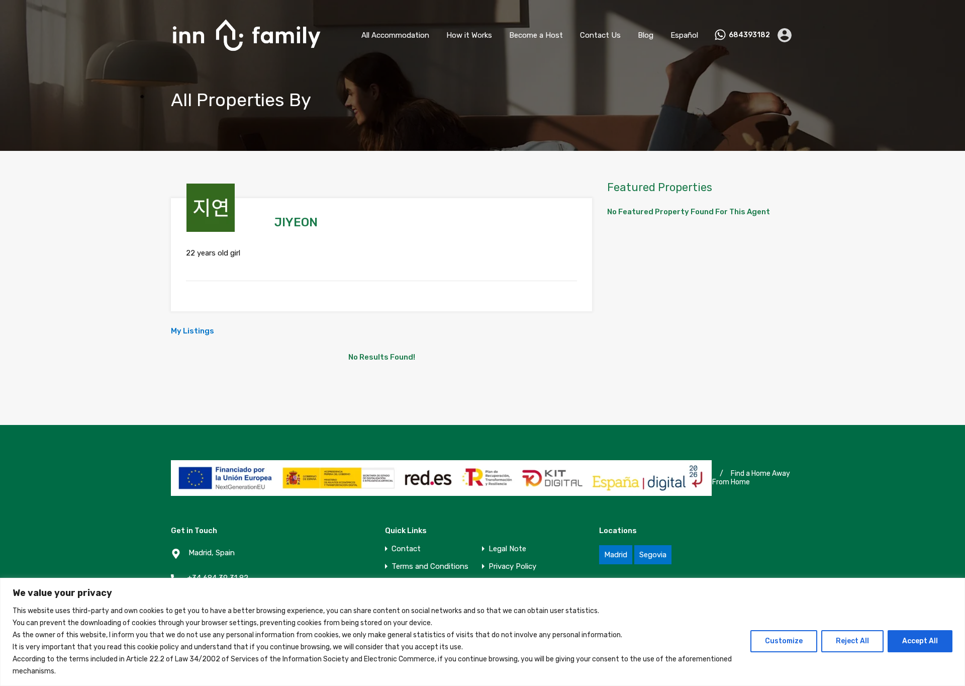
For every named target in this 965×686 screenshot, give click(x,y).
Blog (645, 35)
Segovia (652, 554)
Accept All (920, 641)
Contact (406, 549)
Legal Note (507, 549)
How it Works (469, 35)
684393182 (749, 35)
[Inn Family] (246, 55)
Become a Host (536, 35)
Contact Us (600, 35)
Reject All (852, 641)
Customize (784, 641)
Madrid (615, 554)
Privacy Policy (512, 566)
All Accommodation (395, 35)
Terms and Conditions (430, 566)
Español (684, 35)
